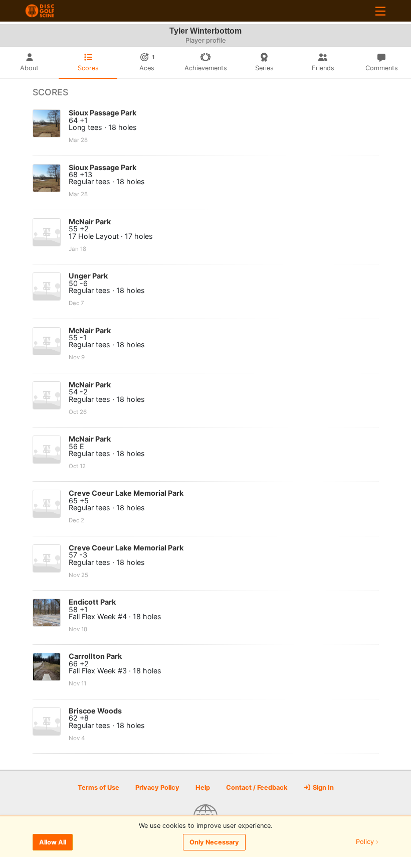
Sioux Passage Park (102, 112)
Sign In (322, 787)
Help (202, 787)
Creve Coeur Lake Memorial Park (126, 493)
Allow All (52, 842)
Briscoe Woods (95, 710)
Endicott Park (92, 602)
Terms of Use (98, 787)
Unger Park (88, 275)
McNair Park (90, 221)
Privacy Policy (157, 787)
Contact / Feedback (256, 787)
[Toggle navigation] (380, 11)
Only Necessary (214, 842)
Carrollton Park (95, 656)
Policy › (367, 842)
